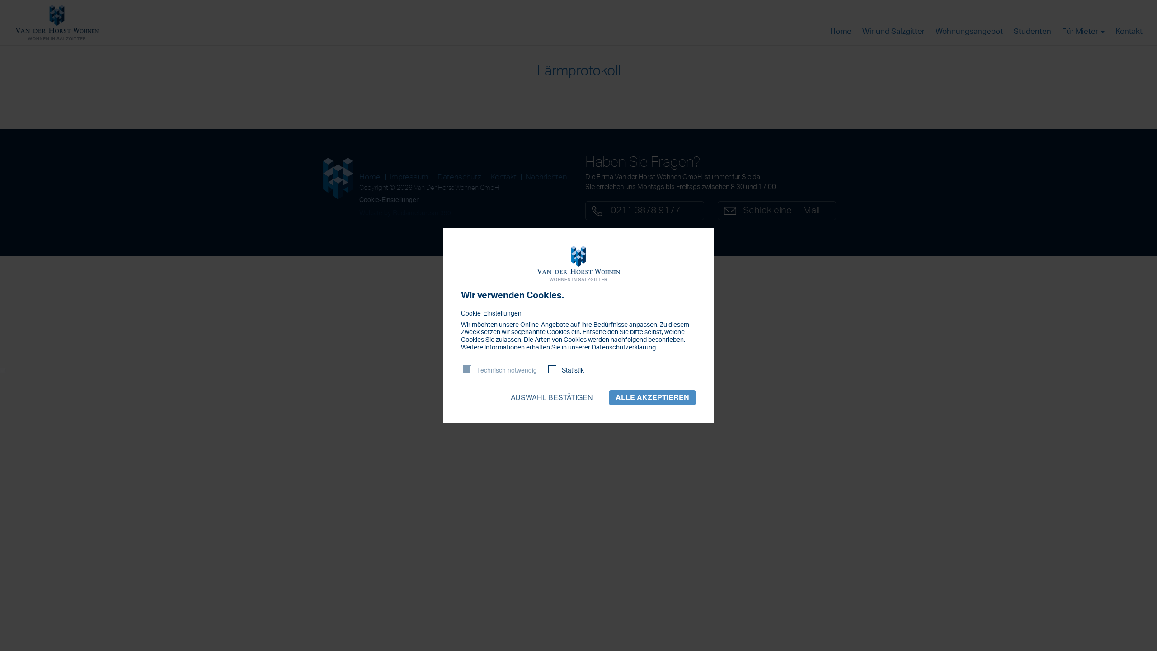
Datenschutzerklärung (624, 347)
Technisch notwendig (507, 369)
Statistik (573, 369)
